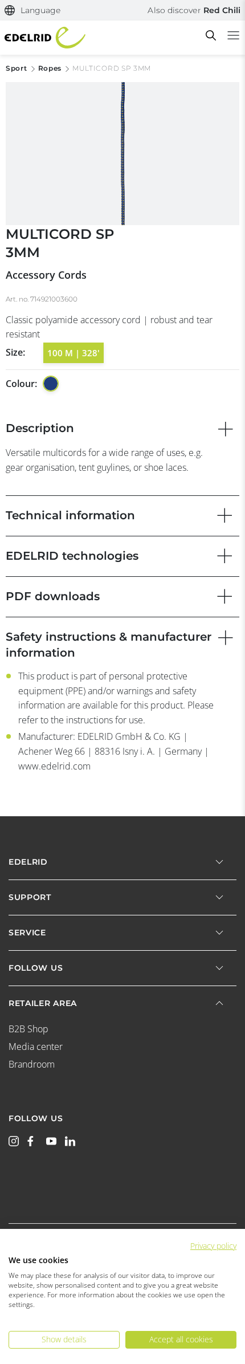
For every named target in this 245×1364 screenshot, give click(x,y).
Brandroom (32, 1064)
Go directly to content (122, 7)
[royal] (51, 384)
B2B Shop (28, 1029)
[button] (33, 11)
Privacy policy (213, 1245)
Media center (36, 1046)
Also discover (194, 10)
